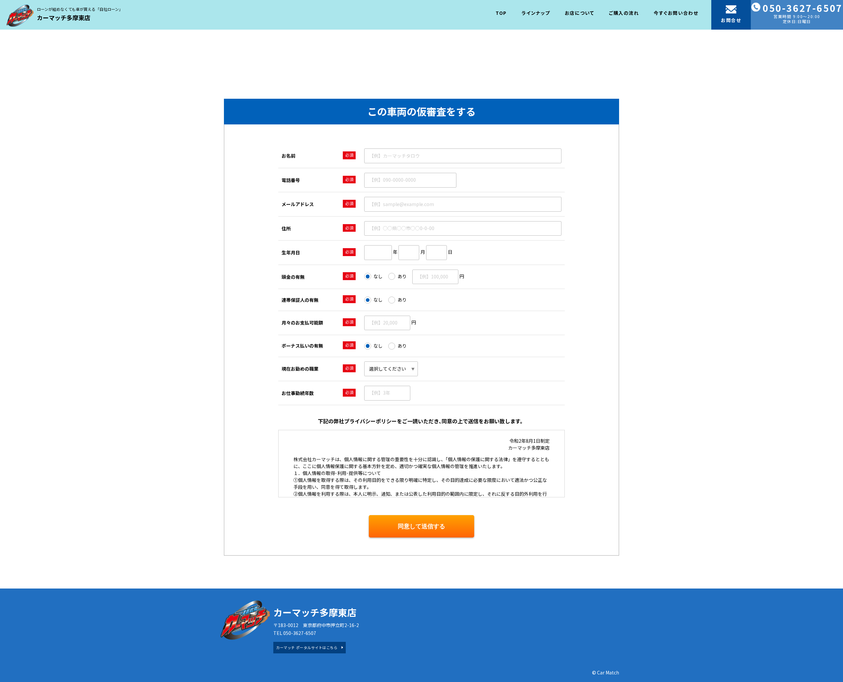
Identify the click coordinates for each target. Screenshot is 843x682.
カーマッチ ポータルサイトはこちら (307, 647)
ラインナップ (536, 13)
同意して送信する (421, 526)
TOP (501, 13)
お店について (579, 13)
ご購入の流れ (624, 13)
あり (402, 276)
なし (378, 276)
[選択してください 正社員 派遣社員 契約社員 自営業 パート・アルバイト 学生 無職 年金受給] (391, 368)
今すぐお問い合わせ (676, 13)
